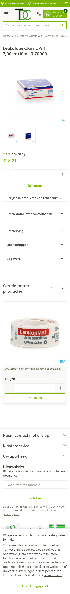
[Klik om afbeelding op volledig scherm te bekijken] (35, 91)
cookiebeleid (53, 575)
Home (7, 36)
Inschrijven (35, 498)
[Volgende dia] (62, 288)
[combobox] (30, 25)
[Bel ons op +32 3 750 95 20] (39, 14)
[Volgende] (63, 92)
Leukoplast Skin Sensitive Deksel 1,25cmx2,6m (33, 368)
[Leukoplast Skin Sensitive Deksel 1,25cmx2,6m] (35, 333)
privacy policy (11, 514)
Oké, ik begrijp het (35, 586)
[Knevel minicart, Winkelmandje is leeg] (47, 13)
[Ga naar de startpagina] (23, 14)
